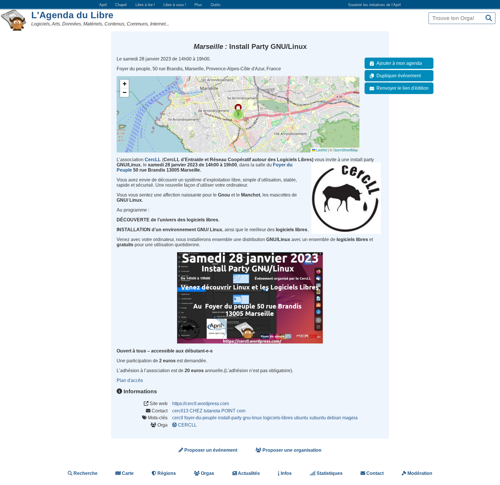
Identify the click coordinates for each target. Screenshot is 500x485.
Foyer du (283, 164)
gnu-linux (252, 417)
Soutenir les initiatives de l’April (374, 5)
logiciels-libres (278, 417)
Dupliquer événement (398, 75)
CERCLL (187, 424)
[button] (238, 114)
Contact (374, 473)
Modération (419, 473)
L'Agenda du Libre (72, 15)
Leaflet (321, 149)
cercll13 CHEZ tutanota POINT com (208, 410)
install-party (230, 417)
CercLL (153, 159)
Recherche (85, 473)
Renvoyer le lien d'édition (402, 88)
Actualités (248, 473)
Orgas (207, 473)
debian (334, 417)
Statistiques (329, 473)
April (103, 5)
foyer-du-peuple (200, 417)
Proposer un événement (210, 450)
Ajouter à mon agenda (399, 63)
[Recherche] (489, 18)
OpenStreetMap (345, 149)
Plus (198, 5)
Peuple (124, 170)
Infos (286, 473)
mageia (350, 417)
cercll (177, 417)
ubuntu (301, 417)
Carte (127, 473)
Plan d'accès (130, 380)
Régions (166, 473)
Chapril (121, 5)
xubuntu (317, 417)
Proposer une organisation (291, 450)
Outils (215, 5)
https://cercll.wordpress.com (200, 403)
